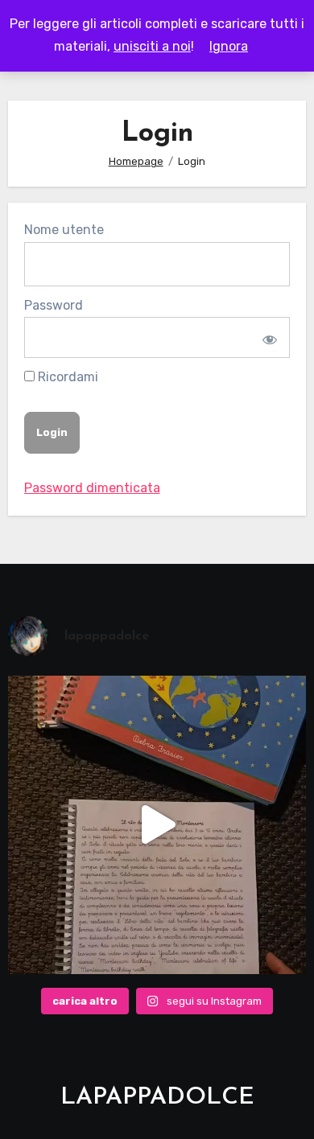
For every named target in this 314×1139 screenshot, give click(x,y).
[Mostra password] (268, 337)
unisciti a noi (152, 46)
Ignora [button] (228, 46)
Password (53, 305)
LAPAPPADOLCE (157, 1097)
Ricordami (66, 376)
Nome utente (64, 229)
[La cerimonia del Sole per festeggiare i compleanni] (157, 825)
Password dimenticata (92, 487)
